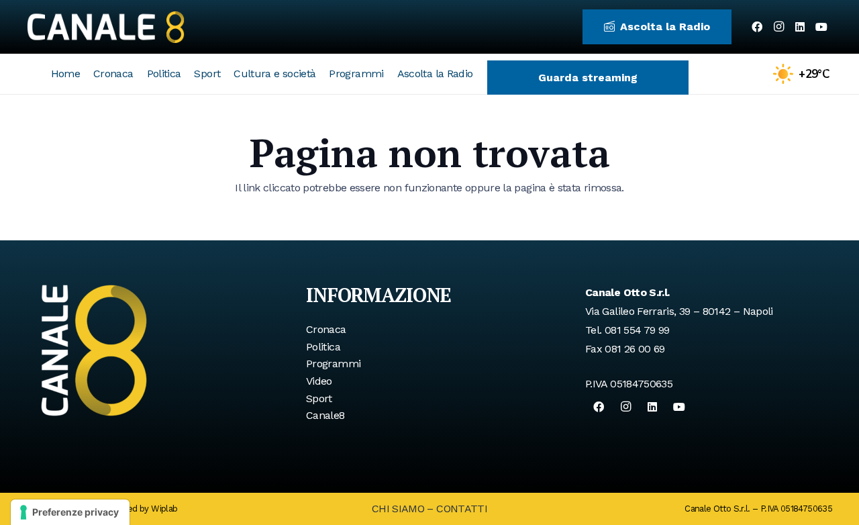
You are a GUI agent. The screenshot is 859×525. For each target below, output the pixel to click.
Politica (323, 346)
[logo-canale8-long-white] (106, 27)
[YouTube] (821, 27)
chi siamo (398, 508)
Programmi (333, 363)
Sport (319, 398)
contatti (461, 508)
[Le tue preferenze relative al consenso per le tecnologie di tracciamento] (70, 512)
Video (319, 381)
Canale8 (325, 415)
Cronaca (326, 329)
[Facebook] (757, 27)
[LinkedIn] (800, 27)
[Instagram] (778, 27)
